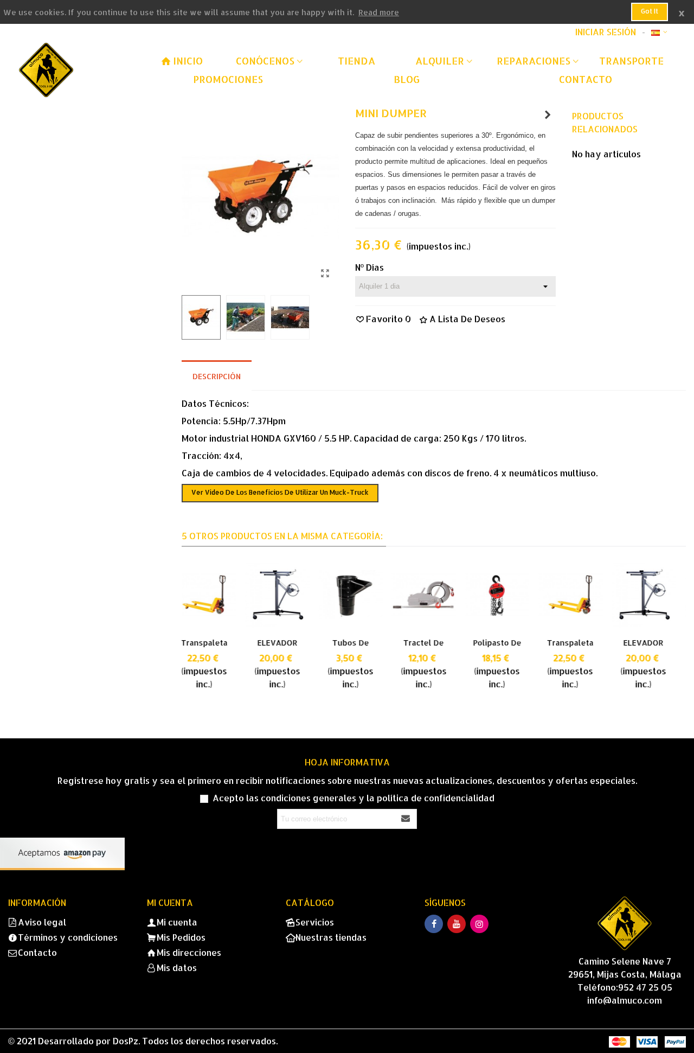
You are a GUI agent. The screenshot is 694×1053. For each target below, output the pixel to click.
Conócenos (265, 60)
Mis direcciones (189, 952)
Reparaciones (533, 60)
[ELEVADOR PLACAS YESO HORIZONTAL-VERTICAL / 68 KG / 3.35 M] (214, 594)
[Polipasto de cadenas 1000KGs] (433, 594)
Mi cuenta (177, 922)
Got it (649, 11)
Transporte (631, 60)
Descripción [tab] (216, 376)
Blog (407, 79)
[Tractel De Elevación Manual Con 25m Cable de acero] (360, 594)
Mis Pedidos (181, 937)
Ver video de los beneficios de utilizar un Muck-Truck (280, 492)
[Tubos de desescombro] (287, 594)
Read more (378, 12)
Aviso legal (42, 922)
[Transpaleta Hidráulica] (547, 114)
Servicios (314, 922)
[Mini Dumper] (325, 273)
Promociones (228, 79)
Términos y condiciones (68, 937)
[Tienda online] (78, 70)
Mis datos (177, 967)
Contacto (585, 79)
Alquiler (439, 60)
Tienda (356, 60)
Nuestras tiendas (331, 937)
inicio (188, 60)
